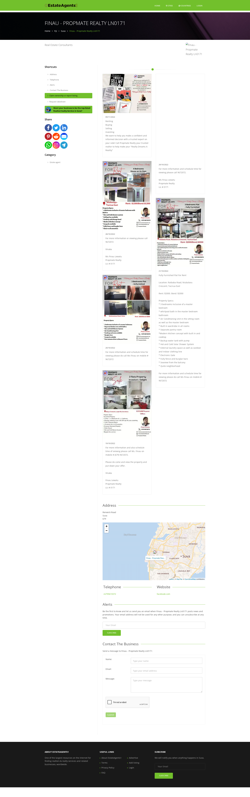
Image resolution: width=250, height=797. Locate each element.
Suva (63, 31)
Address (53, 74)
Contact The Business (58, 90)
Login (199, 5)
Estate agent (54, 162)
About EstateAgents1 (111, 757)
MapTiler (180, 579)
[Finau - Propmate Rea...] (155, 552)
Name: (109, 659)
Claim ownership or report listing (63, 95)
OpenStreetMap (190, 579)
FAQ (103, 772)
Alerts (52, 85)
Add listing (134, 762)
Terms (104, 762)
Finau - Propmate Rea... (155, 558)
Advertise (133, 757)
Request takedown (57, 101)
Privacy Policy (107, 767)
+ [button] (106, 526)
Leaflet (171, 579)
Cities (170, 5)
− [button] (106, 530)
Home (157, 5)
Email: (109, 669)
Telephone (54, 79)
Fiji (55, 31)
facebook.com (163, 594)
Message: (110, 678)
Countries (185, 5)
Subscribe (111, 633)
